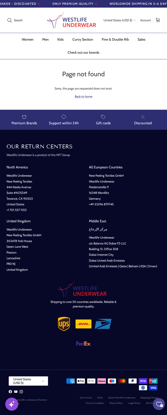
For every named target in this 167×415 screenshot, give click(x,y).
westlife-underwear (27, 399)
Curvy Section (82, 39)
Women (27, 39)
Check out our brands (83, 52)
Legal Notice (134, 403)
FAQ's (100, 397)
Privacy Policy (116, 403)
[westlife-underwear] (73, 20)
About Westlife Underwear (121, 397)
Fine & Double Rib (115, 39)
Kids (60, 39)
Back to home (83, 96)
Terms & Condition (95, 403)
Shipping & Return (149, 397)
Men (45, 39)
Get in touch (86, 397)
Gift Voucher (152, 403)
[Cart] (157, 20)
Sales (141, 39)
